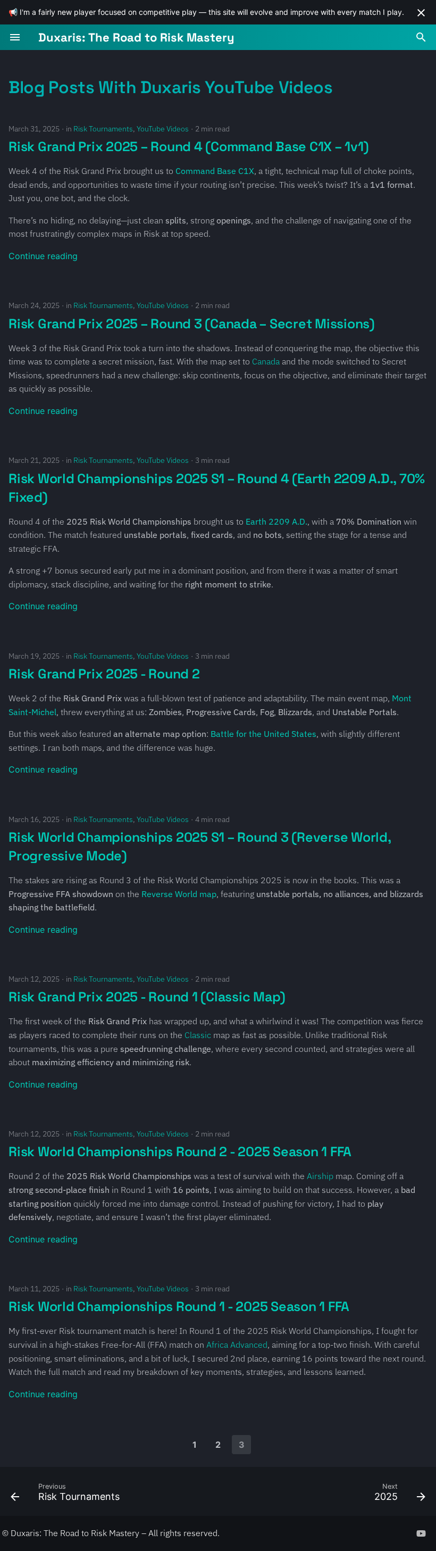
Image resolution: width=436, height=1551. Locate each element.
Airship (320, 1176)
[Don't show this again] (421, 12)
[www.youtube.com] (421, 1532)
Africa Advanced (236, 1344)
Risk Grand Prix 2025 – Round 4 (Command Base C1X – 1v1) (188, 146)
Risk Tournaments (103, 129)
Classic (198, 1035)
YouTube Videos (163, 129)
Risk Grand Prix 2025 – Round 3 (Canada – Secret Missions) (192, 323)
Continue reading (43, 256)
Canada (266, 361)
